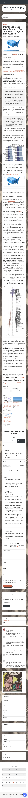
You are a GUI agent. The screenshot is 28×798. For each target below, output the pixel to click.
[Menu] (23, 8)
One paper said (11, 201)
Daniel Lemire (9, 654)
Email (4, 568)
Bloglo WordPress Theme (14, 796)
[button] (7, 457)
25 (6, 782)
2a (6, 95)
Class (4, 703)
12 (9, 777)
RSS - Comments (6, 757)
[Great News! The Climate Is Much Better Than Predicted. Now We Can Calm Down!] (7, 414)
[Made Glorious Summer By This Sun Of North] (17, 399)
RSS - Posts (5, 754)
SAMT (4, 715)
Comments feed (7, 744)
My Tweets (5, 622)
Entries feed (7, 741)
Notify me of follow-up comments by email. (13, 580)
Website (5, 574)
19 (9, 780)
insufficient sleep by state (12, 174)
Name (5, 562)
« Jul (3, 788)
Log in (5, 739)
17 (2, 780)
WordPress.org (7, 746)
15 (9, 119)
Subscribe (20, 440)
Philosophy (5, 710)
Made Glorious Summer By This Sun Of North (16, 404)
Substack (22, 377)
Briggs (7, 450)
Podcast (4, 712)
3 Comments (17, 36)
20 (13, 780)
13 (13, 777)
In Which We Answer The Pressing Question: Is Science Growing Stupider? (7, 405)
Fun (3, 707)
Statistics (5, 24)
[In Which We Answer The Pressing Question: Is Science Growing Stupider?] (7, 399)
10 (2, 777)
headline (15, 54)
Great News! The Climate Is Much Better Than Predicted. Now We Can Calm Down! (7, 420)
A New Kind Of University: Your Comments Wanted (13, 661)
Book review (5, 700)
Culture (4, 705)
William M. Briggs (13, 7)
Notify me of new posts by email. (11, 582)
